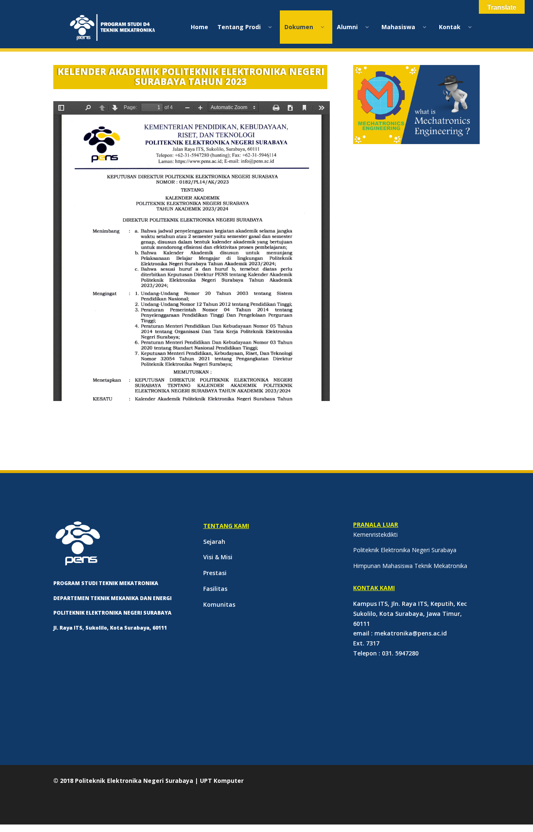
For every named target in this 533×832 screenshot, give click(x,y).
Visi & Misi (217, 557)
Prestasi (215, 573)
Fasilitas (215, 589)
